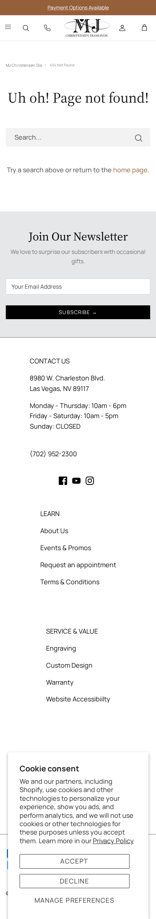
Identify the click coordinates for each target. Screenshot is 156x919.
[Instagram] (90, 481)
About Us (54, 530)
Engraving (61, 648)
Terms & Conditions (69, 581)
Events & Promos (65, 547)
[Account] (123, 28)
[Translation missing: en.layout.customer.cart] (144, 28)
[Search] (26, 28)
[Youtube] (76, 481)
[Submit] (138, 137)
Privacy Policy (113, 840)
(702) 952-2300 (53, 453)
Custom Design (69, 665)
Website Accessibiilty (78, 699)
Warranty (60, 682)
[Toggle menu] (8, 28)
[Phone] (47, 28)
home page (130, 169)
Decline (74, 881)
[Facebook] (63, 481)
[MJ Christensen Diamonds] (87, 28)
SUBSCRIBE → (78, 312)
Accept (74, 861)
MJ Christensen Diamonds (24, 65)
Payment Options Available (78, 7)
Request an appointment (78, 564)
